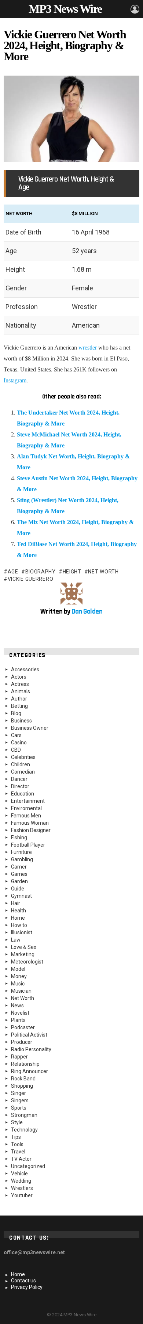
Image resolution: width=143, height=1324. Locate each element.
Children (20, 764)
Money (19, 976)
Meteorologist (27, 962)
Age (13, 572)
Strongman (24, 1115)
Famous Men (26, 816)
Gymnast (21, 896)
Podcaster (23, 1027)
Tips (16, 1137)
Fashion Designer (31, 830)
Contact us (23, 1280)
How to (19, 925)
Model (18, 969)
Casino (19, 742)
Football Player (28, 845)
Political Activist (29, 1035)
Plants (18, 1020)
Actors (18, 677)
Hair (15, 903)
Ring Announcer (29, 1071)
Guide (17, 889)
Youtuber (22, 1195)
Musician (21, 991)
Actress (20, 684)
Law (16, 940)
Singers (20, 1100)
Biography (40, 572)
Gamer (19, 867)
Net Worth (103, 572)
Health (18, 910)
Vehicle (19, 1173)
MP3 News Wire (65, 8)
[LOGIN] (135, 9)
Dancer (19, 779)
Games (19, 874)
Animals (20, 691)
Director (20, 786)
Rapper (19, 1057)
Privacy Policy (27, 1287)
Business (21, 721)
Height (72, 572)
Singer (18, 1093)
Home (18, 918)
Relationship (25, 1064)
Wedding (21, 1181)
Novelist (20, 1013)
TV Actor (21, 1159)
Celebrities (23, 757)
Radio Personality (31, 1049)
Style (17, 1122)
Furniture (21, 852)
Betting (19, 706)
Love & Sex (23, 947)
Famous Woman (30, 823)
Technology (24, 1130)
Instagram (15, 380)
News (17, 1005)
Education (22, 794)
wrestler (87, 347)
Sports (18, 1108)
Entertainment (28, 801)
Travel (18, 1152)
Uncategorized (28, 1166)
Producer (21, 1042)
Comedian (23, 772)
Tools (17, 1144)
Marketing (22, 954)
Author (19, 699)
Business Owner (29, 728)
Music (18, 984)
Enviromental (26, 808)
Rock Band (23, 1078)
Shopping (22, 1086)
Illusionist (21, 932)
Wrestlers (22, 1188)
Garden (19, 881)
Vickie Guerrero (30, 579)
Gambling (22, 859)
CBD (16, 750)
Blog (16, 713)
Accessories (25, 669)
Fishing (19, 837)
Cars (16, 735)
